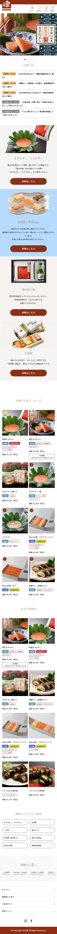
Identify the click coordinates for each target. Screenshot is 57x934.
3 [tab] (28, 59)
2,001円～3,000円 (20, 873)
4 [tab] (32, 59)
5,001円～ (51, 873)
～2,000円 (6, 873)
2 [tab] (25, 59)
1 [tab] (21, 59)
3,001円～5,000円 (37, 873)
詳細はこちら (28, 181)
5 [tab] (35, 59)
